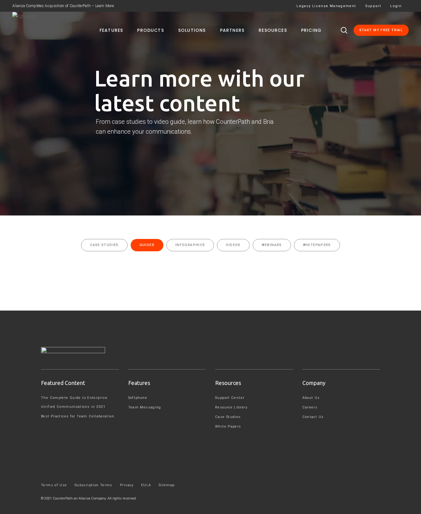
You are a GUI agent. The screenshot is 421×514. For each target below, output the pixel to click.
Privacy (127, 485)
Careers (310, 407)
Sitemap (167, 485)
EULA (146, 485)
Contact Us (313, 417)
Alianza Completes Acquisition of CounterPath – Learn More (63, 6)
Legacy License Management (326, 6)
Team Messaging (144, 407)
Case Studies (228, 417)
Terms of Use (54, 485)
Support (373, 6)
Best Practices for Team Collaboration (77, 416)
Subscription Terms (93, 485)
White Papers (228, 426)
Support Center (229, 398)
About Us (311, 398)
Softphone (137, 398)
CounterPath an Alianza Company (79, 498)
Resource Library (231, 407)
